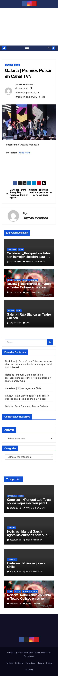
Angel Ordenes (33, 292)
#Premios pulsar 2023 (27, 92)
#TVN (42, 96)
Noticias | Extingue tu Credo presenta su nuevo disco (38, 192)
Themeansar (29, 656)
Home (17, 65)
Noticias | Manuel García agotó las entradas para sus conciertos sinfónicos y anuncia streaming (28, 377)
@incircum (24, 152)
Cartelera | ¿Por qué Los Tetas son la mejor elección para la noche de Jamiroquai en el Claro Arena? (29, 364)
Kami (27, 323)
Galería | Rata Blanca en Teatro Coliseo (29, 316)
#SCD (34, 96)
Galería (9, 65)
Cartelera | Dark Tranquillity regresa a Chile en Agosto (19, 194)
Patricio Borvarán (35, 262)
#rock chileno (22, 96)
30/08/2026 (16, 508)
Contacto (29, 670)
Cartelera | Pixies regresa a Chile (23, 388)
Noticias (11, 528)
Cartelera (12, 249)
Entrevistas (30, 663)
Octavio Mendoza (26, 84)
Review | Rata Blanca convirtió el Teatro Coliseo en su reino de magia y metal (29, 287)
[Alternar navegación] (27, 48)
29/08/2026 (15, 603)
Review (17, 280)
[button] (49, 48)
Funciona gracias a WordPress (20, 652)
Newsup (44, 652)
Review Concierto (30, 280)
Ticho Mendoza (34, 540)
